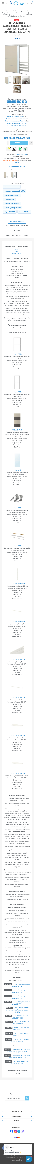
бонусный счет (22, 154)
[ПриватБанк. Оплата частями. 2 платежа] (8, 149)
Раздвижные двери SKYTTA (15, 191)
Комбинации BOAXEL (12, 195)
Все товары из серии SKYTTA (17, 123)
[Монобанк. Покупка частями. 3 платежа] (14, 149)
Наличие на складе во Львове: (15, 121)
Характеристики (17, 221)
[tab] (17, 221)
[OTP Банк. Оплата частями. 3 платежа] (25, 149)
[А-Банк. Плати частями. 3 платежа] (20, 149)
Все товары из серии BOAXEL (17, 125)
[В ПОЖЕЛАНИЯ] (31, 143)
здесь (17, 162)
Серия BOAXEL (24, 212)
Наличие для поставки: (15, 116)
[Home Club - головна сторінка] (19, 3)
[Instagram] (15, 1131)
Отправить (27, 1098)
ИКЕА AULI (17, 470)
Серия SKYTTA (10, 212)
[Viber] (22, 1131)
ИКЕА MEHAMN (17, 430)
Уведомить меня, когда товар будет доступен (17, 131)
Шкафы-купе (9, 199)
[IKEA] (17, 38)
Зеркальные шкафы (12, 203)
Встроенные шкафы (12, 187)
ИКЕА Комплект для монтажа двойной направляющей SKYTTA (17, 1010)
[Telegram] (18, 1131)
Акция (16, 20)
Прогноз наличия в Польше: (15, 119)
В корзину (19, 143)
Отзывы (17, 230)
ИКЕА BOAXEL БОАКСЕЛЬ (17, 584)
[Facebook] (11, 1131)
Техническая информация (17, 226)
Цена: (8, 137)
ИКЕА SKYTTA (17, 354)
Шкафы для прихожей (13, 208)
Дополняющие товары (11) (17, 235)
